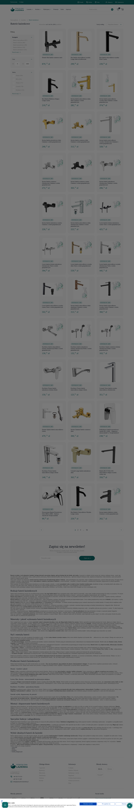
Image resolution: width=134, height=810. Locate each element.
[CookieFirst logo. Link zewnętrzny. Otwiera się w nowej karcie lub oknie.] (2, 801)
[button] (5, 805)
